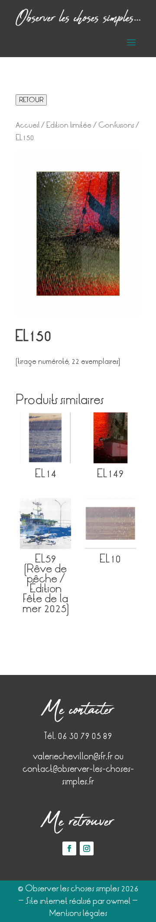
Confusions (116, 125)
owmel (118, 901)
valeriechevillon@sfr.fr (73, 756)
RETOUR (31, 100)
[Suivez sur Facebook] (69, 848)
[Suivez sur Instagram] (87, 848)
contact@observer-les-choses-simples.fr (78, 775)
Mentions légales (78, 913)
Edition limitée (68, 125)
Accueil (27, 125)
